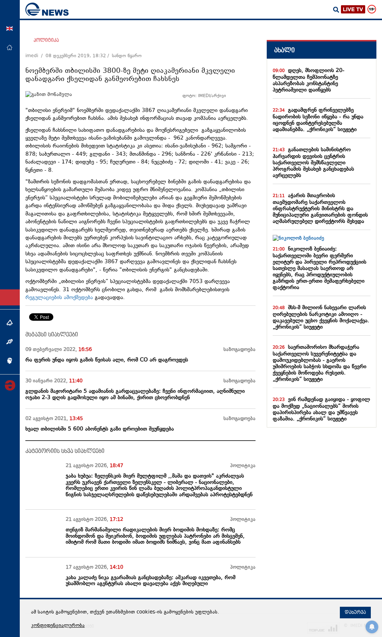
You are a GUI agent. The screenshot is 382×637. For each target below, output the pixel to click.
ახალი (284, 50)
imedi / (35, 56)
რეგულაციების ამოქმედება (59, 298)
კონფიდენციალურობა (58, 626)
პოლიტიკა (46, 40)
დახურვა (355, 612)
